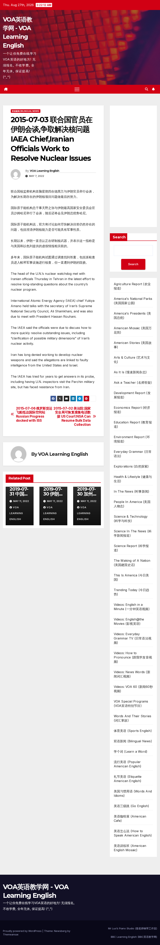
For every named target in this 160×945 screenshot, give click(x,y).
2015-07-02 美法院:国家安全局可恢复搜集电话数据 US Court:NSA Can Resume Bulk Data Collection (72, 416)
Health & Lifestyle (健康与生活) (133, 479)
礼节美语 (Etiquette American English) (128, 779)
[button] (146, 89)
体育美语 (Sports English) (133, 731)
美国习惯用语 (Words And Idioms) (133, 793)
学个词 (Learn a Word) (131, 751)
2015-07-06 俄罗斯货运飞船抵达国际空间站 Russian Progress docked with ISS (34, 414)
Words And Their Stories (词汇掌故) (132, 718)
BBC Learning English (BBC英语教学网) (134, 936)
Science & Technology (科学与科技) (131, 519)
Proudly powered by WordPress (22, 930)
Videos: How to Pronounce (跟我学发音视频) (133, 657)
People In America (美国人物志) (132, 504)
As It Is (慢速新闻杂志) (130, 372)
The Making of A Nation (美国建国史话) (132, 563)
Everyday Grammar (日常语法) (133, 454)
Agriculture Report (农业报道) (132, 286)
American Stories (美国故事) (133, 345)
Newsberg (60, 930)
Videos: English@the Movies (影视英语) (129, 621)
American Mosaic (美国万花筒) (133, 330)
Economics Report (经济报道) (132, 410)
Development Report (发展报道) (132, 395)
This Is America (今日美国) (131, 577)
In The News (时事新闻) (131, 491)
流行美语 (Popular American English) (127, 764)
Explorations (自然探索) (131, 466)
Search (119, 237)
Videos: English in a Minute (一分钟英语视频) (132, 607)
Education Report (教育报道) (133, 424)
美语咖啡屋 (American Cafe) (130, 818)
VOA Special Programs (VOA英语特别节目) (131, 703)
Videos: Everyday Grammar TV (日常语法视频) (132, 638)
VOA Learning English (44, 171)
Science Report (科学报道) (131, 548)
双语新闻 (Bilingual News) (25, 111)
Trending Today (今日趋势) (131, 592)
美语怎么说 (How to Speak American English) (133, 833)
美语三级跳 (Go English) (131, 806)
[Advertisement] (133, 166)
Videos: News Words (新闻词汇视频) (132, 674)
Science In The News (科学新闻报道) (133, 533)
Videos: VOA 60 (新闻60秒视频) (133, 689)
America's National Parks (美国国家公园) (133, 301)
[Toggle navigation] (77, 89)
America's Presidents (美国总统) (132, 315)
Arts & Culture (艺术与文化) (132, 359)
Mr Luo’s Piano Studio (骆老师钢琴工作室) (132, 928)
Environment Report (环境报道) (132, 439)
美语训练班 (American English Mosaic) (130, 848)
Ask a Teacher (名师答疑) (133, 382)
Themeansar (10, 934)
